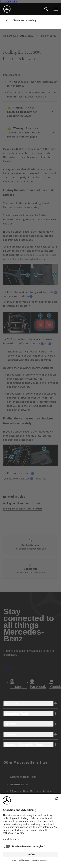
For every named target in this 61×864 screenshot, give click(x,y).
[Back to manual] (8, 20)
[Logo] (7, 9)
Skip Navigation (8, 1)
